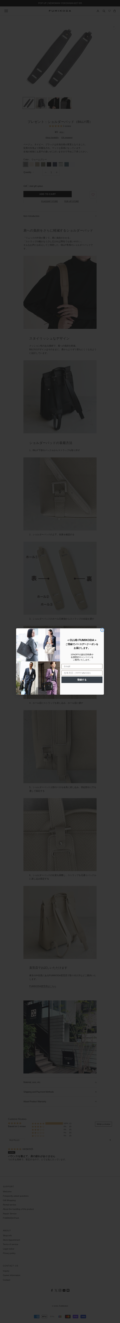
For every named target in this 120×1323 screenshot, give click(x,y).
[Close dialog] (102, 630)
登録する (82, 679)
